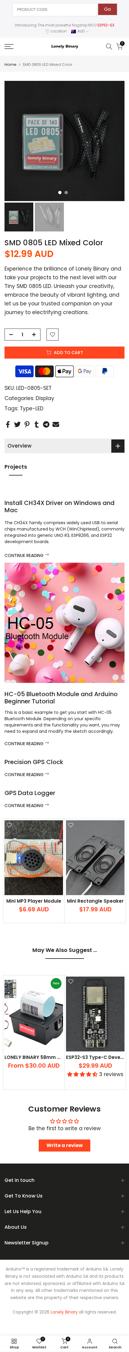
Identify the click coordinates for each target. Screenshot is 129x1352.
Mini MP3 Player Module (33, 901)
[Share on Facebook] (7, 424)
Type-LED (32, 408)
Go (107, 9)
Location (59, 31)
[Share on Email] (55, 424)
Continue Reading (24, 555)
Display (45, 398)
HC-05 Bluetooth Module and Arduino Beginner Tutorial (61, 697)
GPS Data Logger (29, 793)
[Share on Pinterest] (27, 424)
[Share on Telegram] (46, 424)
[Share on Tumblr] (36, 424)
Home (10, 64)
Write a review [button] (64, 1145)
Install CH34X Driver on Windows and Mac (59, 506)
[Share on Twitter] (17, 424)
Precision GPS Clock (33, 762)
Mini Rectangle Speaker (95, 901)
